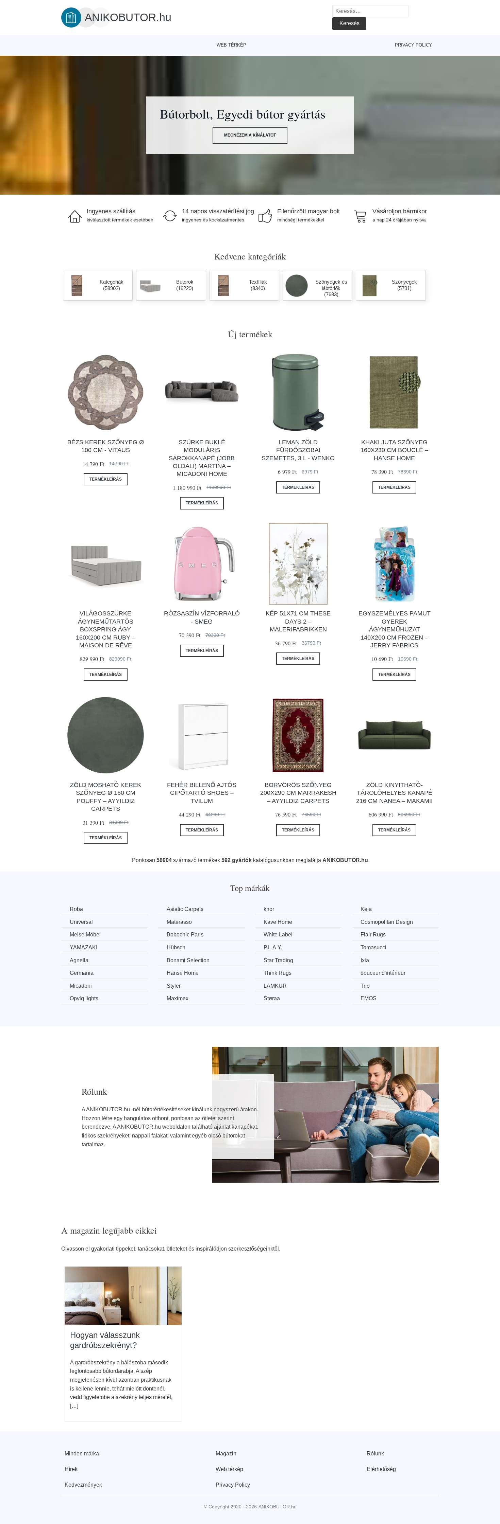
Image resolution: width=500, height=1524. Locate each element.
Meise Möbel (85, 934)
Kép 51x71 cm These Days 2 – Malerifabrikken (298, 621)
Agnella (79, 960)
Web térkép (231, 45)
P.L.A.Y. (273, 947)
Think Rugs (277, 973)
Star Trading (278, 960)
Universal (81, 922)
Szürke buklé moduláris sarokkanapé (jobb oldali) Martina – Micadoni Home (202, 458)
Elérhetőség (381, 1469)
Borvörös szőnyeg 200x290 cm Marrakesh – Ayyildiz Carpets (298, 793)
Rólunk (375, 1453)
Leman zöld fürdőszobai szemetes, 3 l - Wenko (298, 450)
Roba (76, 909)
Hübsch (176, 947)
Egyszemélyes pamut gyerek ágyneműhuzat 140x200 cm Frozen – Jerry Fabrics (395, 629)
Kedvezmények (83, 1485)
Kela (366, 909)
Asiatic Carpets (185, 909)
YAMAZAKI (83, 947)
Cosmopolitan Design (387, 922)
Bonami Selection (188, 960)
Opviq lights (84, 998)
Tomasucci (373, 947)
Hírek (71, 1469)
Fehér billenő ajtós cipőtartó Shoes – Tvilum (201, 793)
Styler (174, 986)
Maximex (177, 998)
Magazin (226, 1453)
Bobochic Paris (185, 934)
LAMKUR (275, 986)
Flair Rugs (373, 934)
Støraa (272, 998)
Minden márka (82, 1453)
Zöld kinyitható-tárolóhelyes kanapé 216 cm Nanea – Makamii (394, 793)
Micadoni (81, 986)
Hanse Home (183, 973)
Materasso (179, 922)
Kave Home (278, 922)
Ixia (365, 960)
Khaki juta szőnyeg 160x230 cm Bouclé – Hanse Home (394, 450)
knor (269, 909)
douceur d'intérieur (383, 973)
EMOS (369, 998)
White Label (278, 934)
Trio (365, 986)
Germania (82, 973)
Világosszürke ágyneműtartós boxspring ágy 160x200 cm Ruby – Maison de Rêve (105, 629)
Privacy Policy (413, 45)
